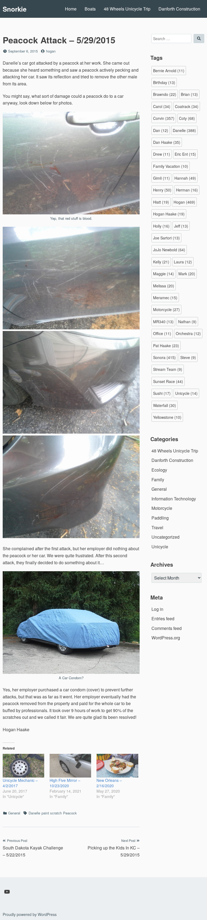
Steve (188, 357)
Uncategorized (165, 537)
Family (157, 479)
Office (162, 333)
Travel (157, 527)
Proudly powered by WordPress (30, 914)
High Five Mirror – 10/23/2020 (65, 783)
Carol (161, 106)
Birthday (164, 82)
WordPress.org (165, 638)
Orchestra (188, 333)
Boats (90, 9)
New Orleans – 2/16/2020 (109, 783)
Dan (160, 130)
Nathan (187, 321)
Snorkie (14, 8)
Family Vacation (170, 166)
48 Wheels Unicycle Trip (127, 9)
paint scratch (52, 813)
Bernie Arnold (168, 70)
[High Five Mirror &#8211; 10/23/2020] (70, 766)
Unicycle (186, 393)
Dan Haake (166, 142)
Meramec (165, 297)
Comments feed (166, 628)
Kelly (161, 261)
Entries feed (162, 618)
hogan (51, 51)
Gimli (161, 178)
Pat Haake (166, 345)
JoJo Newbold (169, 249)
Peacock (70, 813)
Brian (189, 94)
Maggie (163, 273)
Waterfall (164, 405)
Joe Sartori (166, 238)
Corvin (163, 118)
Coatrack (186, 106)
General (14, 813)
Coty (187, 118)
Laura (183, 261)
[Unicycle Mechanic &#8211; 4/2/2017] (23, 766)
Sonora (164, 357)
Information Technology (173, 499)
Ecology (159, 470)
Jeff (181, 226)
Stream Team (167, 369)
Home (71, 9)
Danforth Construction (179, 9)
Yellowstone (167, 417)
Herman (187, 190)
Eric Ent (185, 154)
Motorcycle (166, 309)
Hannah (185, 178)
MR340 (163, 321)
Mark (186, 273)
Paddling (160, 518)
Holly (161, 226)
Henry (162, 190)
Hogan (184, 202)
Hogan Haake (169, 214)
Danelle (34, 813)
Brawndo (164, 94)
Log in (157, 609)
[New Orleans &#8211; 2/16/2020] (117, 766)
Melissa (163, 285)
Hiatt (161, 202)
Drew (161, 154)
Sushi (162, 393)
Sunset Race (168, 381)
